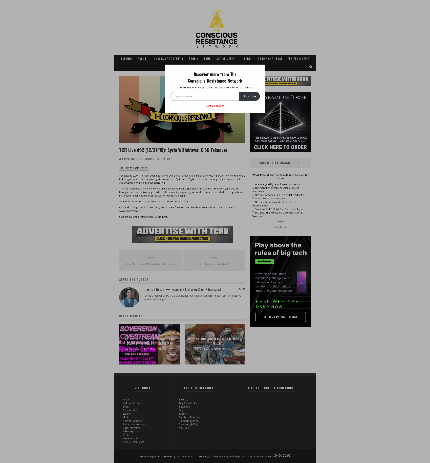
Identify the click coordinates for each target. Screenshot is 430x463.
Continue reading (215, 105)
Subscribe (249, 96)
